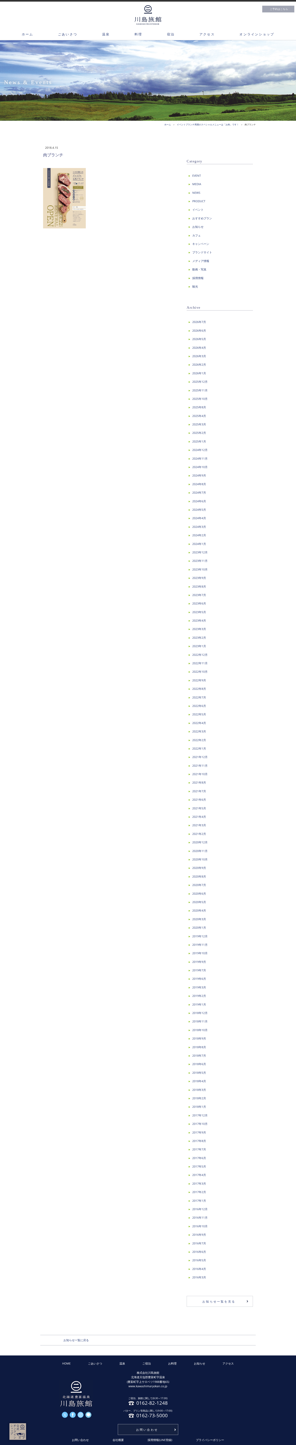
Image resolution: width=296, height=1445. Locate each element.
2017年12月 (200, 1115)
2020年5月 (199, 902)
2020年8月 (199, 876)
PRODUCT (198, 201)
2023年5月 (199, 612)
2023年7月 (199, 595)
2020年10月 (200, 859)
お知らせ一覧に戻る (76, 1340)
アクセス (207, 34)
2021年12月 (200, 757)
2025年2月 (199, 433)
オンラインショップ (256, 34)
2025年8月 (199, 407)
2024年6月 (199, 501)
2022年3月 (199, 731)
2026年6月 (199, 330)
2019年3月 (199, 987)
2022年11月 (200, 663)
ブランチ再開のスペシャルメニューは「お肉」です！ (212, 124)
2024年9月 (199, 475)
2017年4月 (199, 1175)
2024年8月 (199, 484)
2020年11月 (200, 851)
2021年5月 (199, 808)
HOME (66, 1363)
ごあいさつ (67, 34)
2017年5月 (199, 1166)
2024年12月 (200, 450)
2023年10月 (200, 569)
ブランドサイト (202, 252)
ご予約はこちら (279, 9)
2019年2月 (199, 996)
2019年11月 (200, 945)
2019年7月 (199, 970)
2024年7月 (199, 492)
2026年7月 (199, 322)
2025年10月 (200, 399)
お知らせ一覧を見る (218, 1301)
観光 (195, 286)
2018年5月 (199, 1073)
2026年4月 (199, 348)
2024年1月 (199, 544)
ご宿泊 (146, 1363)
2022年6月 (199, 706)
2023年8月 (199, 586)
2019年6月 (199, 979)
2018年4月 (199, 1081)
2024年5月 (199, 510)
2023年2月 (199, 637)
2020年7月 (199, 885)
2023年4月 (199, 620)
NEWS (196, 193)
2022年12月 (200, 655)
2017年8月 (199, 1141)
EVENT (196, 175)
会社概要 (118, 1440)
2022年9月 (199, 680)
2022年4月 (199, 723)
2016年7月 (199, 1243)
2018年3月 (199, 1090)
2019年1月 (199, 1004)
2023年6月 (199, 603)
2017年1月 (199, 1201)
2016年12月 (200, 1209)
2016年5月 (199, 1260)
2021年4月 (199, 817)
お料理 (172, 1363)
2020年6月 (199, 893)
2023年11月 (200, 561)
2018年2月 (199, 1098)
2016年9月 (199, 1235)
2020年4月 (199, 910)
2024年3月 (199, 527)
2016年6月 (199, 1252)
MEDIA (196, 184)
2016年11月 (200, 1217)
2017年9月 (199, 1132)
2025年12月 (200, 382)
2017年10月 (200, 1124)
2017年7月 (199, 1149)
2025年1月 (199, 441)
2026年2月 (199, 364)
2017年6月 (199, 1158)
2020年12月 (200, 842)
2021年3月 (199, 825)
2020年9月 (199, 868)
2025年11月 (200, 390)
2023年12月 (200, 552)
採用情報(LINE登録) (160, 1440)
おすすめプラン (202, 218)
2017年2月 (199, 1192)
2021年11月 (200, 765)
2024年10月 (200, 467)
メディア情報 (200, 261)
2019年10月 (200, 953)
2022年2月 (199, 740)
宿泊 (171, 34)
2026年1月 (199, 373)
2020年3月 (199, 919)
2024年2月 (199, 535)
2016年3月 (199, 1277)
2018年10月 (200, 1030)
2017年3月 (199, 1183)
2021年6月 (199, 799)
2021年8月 (199, 782)
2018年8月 (199, 1047)
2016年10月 (200, 1226)
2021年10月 (200, 774)
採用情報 (198, 278)
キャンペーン (200, 244)
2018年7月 (199, 1055)
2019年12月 (200, 936)
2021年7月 (199, 791)
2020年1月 (199, 927)
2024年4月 (199, 518)
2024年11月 (200, 458)
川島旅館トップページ (148, 15)
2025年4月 (199, 416)
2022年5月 (199, 714)
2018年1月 (199, 1107)
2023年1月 (199, 646)
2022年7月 (199, 697)
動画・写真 (199, 269)
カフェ (196, 235)
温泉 (106, 34)
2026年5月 (199, 339)
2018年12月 (200, 1013)
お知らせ (198, 227)
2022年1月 (199, 748)
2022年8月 (199, 689)
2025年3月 (199, 424)
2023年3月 (199, 629)
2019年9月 (199, 962)
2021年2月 (199, 834)
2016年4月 (199, 1269)
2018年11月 (200, 1021)
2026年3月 (199, 356)
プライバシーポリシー (210, 1440)
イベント (198, 209)
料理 (138, 34)
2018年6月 (199, 1064)
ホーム (27, 34)
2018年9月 (199, 1038)
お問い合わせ (147, 1430)
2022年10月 (200, 672)
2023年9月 (199, 578)
